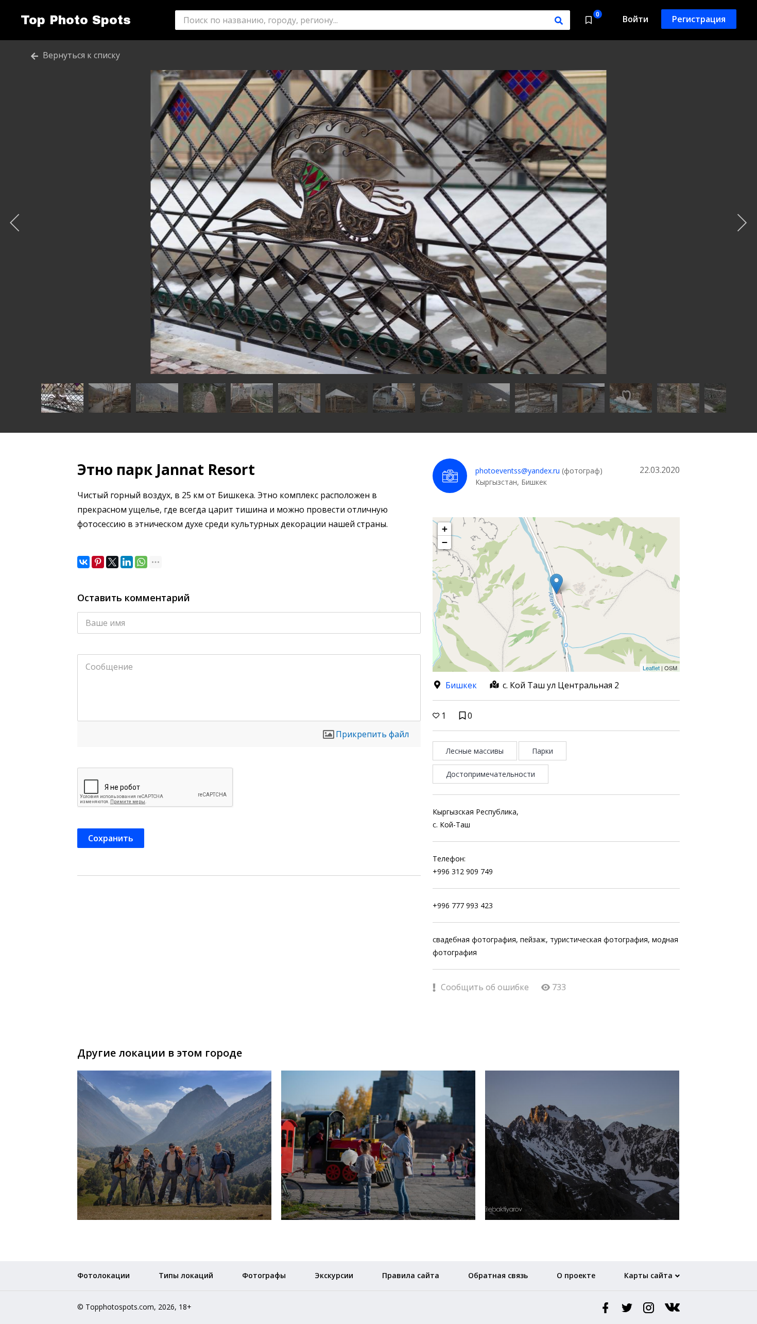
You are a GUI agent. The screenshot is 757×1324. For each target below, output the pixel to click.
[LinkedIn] (127, 562)
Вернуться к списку (80, 55)
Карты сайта (648, 1275)
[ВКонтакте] (83, 562)
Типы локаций (186, 1275)
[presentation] (15, 223)
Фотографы (264, 1275)
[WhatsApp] (141, 562)
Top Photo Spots (76, 20)
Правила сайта (410, 1275)
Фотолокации (103, 1275)
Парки (542, 751)
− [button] (445, 542)
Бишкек (461, 685)
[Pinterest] (98, 562)
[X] (112, 562)
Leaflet (651, 668)
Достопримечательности (490, 774)
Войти (635, 19)
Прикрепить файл (372, 734)
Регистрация (699, 19)
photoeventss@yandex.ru (517, 471)
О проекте (576, 1275)
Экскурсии (334, 1275)
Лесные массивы (475, 751)
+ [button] (445, 528)
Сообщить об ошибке (484, 987)
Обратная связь (498, 1275)
